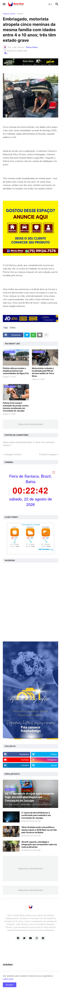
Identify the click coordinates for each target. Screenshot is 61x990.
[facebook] (18, 938)
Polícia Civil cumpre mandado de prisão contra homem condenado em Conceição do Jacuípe (15, 407)
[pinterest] (43, 938)
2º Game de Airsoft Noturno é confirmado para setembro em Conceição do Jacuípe (36, 815)
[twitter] (24, 938)
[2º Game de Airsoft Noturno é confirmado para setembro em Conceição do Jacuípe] (11, 816)
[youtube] (30, 938)
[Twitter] (27, 335)
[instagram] (36, 938)
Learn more (8, 979)
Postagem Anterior (13, 454)
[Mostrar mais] (46, 335)
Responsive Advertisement (30, 424)
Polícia (20, 14)
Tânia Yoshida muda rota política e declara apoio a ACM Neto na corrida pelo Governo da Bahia (39, 829)
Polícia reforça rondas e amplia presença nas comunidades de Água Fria (16, 370)
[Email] (40, 335)
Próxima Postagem (48, 454)
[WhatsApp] (33, 335)
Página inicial (9, 14)
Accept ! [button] (9, 985)
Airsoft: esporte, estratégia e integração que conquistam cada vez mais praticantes (39, 844)
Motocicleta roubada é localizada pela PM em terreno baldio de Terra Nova (43, 372)
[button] (4, 4)
